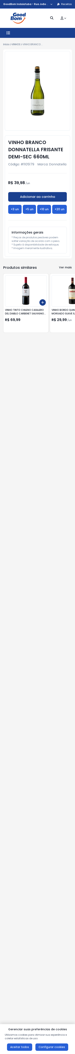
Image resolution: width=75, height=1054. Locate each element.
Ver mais (65, 267)
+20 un (59, 209)
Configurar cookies (52, 1047)
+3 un (15, 209)
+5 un (29, 209)
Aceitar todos (19, 1047)
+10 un (44, 209)
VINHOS (16, 44)
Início (6, 44)
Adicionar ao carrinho (37, 196)
